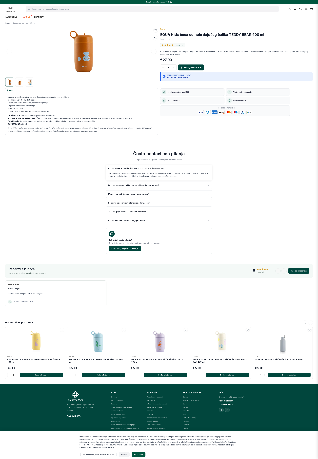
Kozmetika (151, 400)
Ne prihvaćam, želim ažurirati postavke (98, 455)
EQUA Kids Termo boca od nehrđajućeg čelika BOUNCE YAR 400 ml (220, 360)
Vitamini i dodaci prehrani (157, 404)
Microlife (186, 411)
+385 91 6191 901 (226, 401)
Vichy (185, 414)
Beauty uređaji (152, 421)
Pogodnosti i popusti (155, 397)
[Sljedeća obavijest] (188, 2)
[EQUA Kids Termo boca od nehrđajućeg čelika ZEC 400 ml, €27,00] (97, 341)
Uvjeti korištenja (117, 411)
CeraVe (186, 421)
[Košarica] (311, 9)
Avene (185, 428)
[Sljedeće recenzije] (284, 270)
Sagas (185, 407)
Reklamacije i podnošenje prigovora (125, 428)
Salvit (185, 404)
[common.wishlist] (295, 9)
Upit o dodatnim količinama (121, 407)
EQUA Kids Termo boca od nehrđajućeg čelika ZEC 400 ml (96, 360)
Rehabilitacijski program (156, 428)
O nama (114, 397)
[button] (156, 30)
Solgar (185, 397)
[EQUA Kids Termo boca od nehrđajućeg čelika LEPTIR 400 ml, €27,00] (158, 341)
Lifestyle (150, 414)
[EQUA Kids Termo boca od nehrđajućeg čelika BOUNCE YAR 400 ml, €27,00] (220, 341)
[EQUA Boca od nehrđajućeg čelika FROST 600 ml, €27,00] (282, 341)
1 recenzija (179, 45)
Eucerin (186, 425)
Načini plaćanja (117, 400)
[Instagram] (227, 410)
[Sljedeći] (310, 322)
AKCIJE (26, 17)
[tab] (10, 90)
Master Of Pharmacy (191, 400)
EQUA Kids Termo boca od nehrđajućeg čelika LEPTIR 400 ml (157, 360)
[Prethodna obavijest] (130, 2)
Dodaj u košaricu (42, 375)
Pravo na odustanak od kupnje (123, 425)
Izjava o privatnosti (118, 414)
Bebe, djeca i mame (154, 407)
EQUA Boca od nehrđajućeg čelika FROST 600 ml (278, 359)
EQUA (162, 29)
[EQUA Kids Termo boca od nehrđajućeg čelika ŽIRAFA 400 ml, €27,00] (35, 341)
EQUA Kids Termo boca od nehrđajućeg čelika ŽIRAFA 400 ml (33, 360)
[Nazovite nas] (300, 9)
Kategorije (11, 17)
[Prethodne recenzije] (278, 270)
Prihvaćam (138, 455)
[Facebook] (221, 410)
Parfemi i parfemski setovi (157, 418)
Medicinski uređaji (154, 425)
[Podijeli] (155, 37)
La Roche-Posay (189, 418)
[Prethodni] (305, 322)
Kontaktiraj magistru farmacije (124, 249)
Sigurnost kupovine (118, 418)
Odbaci (124, 455)
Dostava (114, 404)
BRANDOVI (39, 17)
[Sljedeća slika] (153, 51)
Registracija (115, 421)
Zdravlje (150, 411)
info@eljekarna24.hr (227, 404)
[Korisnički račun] (290, 9)
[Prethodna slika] (9, 51)
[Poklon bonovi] (306, 9)
